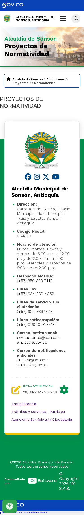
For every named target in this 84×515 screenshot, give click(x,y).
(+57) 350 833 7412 (34, 280)
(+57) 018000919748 (36, 324)
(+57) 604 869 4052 (35, 293)
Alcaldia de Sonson (27, 79)
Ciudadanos (55, 79)
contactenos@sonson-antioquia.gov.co (38, 339)
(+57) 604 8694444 (35, 311)
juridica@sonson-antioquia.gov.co (33, 362)
